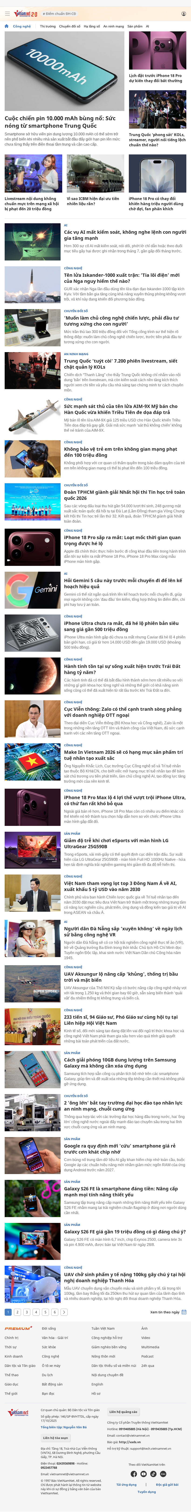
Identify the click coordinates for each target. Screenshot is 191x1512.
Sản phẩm (135, 26)
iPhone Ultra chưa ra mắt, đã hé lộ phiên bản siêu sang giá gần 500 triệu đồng (121, 626)
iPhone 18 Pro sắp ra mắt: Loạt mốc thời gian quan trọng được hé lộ (122, 540)
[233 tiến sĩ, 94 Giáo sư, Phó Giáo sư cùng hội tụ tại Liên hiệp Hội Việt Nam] (33, 1026)
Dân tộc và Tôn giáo (20, 1365)
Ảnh (144, 1328)
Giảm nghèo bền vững (109, 1347)
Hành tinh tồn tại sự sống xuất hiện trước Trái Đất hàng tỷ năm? (122, 669)
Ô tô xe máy (51, 1365)
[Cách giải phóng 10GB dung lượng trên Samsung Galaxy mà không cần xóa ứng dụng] (33, 1069)
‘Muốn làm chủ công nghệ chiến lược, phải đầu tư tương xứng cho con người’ (121, 321)
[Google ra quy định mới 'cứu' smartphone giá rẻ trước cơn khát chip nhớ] (33, 1155)
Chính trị (11, 1337)
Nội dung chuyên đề (107, 1375)
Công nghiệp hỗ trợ (107, 1337)
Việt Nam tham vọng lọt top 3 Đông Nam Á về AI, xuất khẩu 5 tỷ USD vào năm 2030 (120, 886)
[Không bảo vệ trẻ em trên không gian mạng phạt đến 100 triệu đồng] (33, 458)
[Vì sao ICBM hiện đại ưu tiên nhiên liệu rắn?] (95, 173)
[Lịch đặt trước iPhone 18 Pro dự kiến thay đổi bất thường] (157, 50)
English (97, 1384)
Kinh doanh (14, 1356)
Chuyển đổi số (69, 26)
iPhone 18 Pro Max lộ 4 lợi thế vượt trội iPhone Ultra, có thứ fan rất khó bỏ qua (125, 800)
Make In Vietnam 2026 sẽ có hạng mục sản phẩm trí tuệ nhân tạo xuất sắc (123, 755)
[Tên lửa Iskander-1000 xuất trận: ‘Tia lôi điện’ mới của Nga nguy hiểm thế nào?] (33, 285)
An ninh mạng (113, 26)
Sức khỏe (49, 1347)
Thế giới (11, 1393)
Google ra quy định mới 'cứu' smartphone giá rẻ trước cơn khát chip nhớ (120, 1149)
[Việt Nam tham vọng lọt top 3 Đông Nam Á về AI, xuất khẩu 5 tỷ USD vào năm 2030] (33, 893)
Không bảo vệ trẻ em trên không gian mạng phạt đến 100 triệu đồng (120, 452)
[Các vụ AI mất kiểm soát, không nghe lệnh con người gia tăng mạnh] (33, 241)
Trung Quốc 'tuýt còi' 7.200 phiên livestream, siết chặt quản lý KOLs (120, 364)
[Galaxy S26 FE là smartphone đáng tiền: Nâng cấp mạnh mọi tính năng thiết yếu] (33, 1198)
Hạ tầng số (92, 26)
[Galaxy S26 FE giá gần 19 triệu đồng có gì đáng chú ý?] (33, 1241)
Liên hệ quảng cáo (123, 1412)
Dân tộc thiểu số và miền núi (114, 1365)
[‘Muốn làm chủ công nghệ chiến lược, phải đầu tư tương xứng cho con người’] (33, 327)
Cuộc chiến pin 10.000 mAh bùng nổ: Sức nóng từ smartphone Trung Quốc (60, 121)
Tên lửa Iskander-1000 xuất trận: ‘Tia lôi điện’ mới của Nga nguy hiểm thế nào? (122, 278)
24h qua (147, 1365)
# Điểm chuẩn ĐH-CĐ (59, 13)
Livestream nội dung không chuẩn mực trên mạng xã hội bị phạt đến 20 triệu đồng (32, 203)
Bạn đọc (48, 1393)
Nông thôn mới (103, 1356)
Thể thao (11, 1375)
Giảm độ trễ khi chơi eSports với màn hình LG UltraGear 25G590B (116, 843)
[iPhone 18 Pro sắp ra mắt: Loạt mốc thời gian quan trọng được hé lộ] (33, 547)
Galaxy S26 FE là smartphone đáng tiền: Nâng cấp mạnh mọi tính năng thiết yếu (121, 1191)
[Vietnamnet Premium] (19, 1330)
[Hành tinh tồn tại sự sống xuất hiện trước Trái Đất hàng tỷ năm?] (33, 676)
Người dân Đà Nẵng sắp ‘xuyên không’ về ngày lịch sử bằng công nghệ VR (123, 931)
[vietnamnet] (25, 16)
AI (147, 26)
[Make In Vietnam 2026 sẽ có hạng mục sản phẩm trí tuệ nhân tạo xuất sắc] (33, 762)
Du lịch (47, 1375)
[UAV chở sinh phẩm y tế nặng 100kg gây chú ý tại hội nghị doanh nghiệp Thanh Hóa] (33, 1284)
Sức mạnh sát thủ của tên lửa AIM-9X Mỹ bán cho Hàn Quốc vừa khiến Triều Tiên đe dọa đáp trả (120, 409)
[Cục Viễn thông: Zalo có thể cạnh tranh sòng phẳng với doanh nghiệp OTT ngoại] (33, 719)
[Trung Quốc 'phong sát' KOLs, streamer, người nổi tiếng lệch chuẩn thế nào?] (157, 109)
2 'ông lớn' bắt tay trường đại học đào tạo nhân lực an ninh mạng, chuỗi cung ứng (123, 1106)
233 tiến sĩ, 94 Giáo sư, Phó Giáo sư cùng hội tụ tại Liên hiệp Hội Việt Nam (121, 1020)
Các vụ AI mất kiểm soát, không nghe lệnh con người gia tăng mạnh (125, 235)
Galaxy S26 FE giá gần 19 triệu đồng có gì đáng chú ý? (125, 1231)
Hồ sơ (96, 1393)
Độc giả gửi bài (167, 1484)
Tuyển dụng (147, 1492)
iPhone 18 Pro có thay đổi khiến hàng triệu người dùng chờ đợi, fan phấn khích (156, 203)
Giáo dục (11, 1384)
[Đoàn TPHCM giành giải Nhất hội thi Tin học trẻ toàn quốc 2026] (33, 502)
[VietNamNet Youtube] (143, 1476)
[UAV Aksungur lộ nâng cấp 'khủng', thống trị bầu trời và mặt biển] (33, 983)
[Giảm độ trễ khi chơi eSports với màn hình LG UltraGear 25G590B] (33, 850)
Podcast (147, 1356)
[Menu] (7, 14)
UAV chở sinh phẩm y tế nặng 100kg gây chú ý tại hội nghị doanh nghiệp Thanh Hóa (124, 1277)
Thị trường (48, 26)
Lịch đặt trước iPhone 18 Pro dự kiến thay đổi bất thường (155, 78)
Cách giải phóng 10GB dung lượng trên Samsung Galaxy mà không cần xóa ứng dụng (120, 1063)
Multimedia (150, 1347)
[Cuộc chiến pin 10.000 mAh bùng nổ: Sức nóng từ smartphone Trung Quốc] (64, 71)
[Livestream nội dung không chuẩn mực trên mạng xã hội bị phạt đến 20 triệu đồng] (33, 173)
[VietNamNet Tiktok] (153, 1476)
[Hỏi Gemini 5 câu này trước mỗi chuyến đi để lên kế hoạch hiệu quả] (33, 590)
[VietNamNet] (6, 26)
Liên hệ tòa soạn (55, 1438)
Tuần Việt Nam (103, 1328)
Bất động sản (52, 1384)
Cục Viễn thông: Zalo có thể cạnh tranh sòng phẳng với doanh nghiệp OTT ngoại (123, 712)
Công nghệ (22, 26)
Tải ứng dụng (126, 1484)
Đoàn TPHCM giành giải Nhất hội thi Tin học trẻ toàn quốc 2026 (124, 495)
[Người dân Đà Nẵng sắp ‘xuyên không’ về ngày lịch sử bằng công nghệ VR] (33, 938)
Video (145, 1337)
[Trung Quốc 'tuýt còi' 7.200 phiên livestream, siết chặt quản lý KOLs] (33, 370)
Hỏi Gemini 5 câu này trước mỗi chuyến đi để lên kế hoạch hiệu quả (123, 583)
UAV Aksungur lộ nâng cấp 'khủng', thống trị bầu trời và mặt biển (121, 977)
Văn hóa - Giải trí (55, 1337)
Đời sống (49, 1328)
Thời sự (10, 1347)
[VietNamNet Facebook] (134, 1476)
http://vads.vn (130, 1442)
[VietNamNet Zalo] (163, 1476)
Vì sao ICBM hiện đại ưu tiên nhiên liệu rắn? (93, 201)
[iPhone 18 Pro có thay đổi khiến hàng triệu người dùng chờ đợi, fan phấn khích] (157, 173)
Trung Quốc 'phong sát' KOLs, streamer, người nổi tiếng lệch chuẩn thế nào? (157, 139)
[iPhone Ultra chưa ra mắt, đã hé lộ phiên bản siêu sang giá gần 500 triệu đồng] (33, 633)
